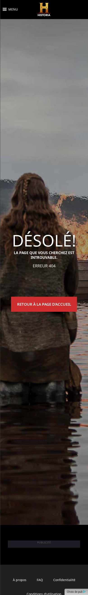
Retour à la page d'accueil (44, 304)
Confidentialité (64, 580)
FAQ (40, 580)
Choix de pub (75, 591)
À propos (19, 580)
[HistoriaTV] (44, 9)
